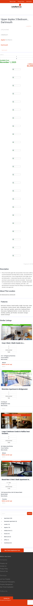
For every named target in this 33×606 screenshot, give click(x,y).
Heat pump (4, 311)
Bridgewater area (5, 403)
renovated (20, 312)
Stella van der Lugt (7, 364)
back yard (3, 305)
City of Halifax (4, 357)
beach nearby (15, 305)
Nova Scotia (4, 359)
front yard (6, 309)
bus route (25, 305)
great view (18, 309)
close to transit (12, 307)
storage (26, 312)
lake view (25, 311)
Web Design (14, 600)
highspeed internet (12, 311)
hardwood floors (25, 309)
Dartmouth (4, 45)
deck (18, 307)
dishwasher (23, 307)
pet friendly (14, 312)
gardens (12, 309)
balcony (9, 305)
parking (8, 312)
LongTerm (28, 26)
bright (21, 305)
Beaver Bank (4, 494)
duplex (3, 40)
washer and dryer (5, 314)
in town (20, 311)
